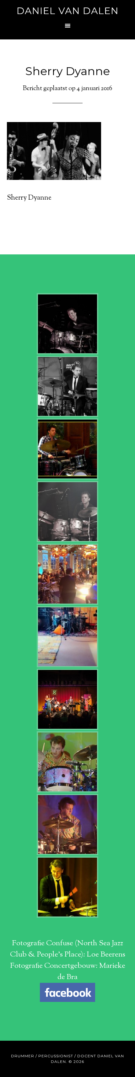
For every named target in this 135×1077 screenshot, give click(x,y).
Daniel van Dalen (68, 11)
